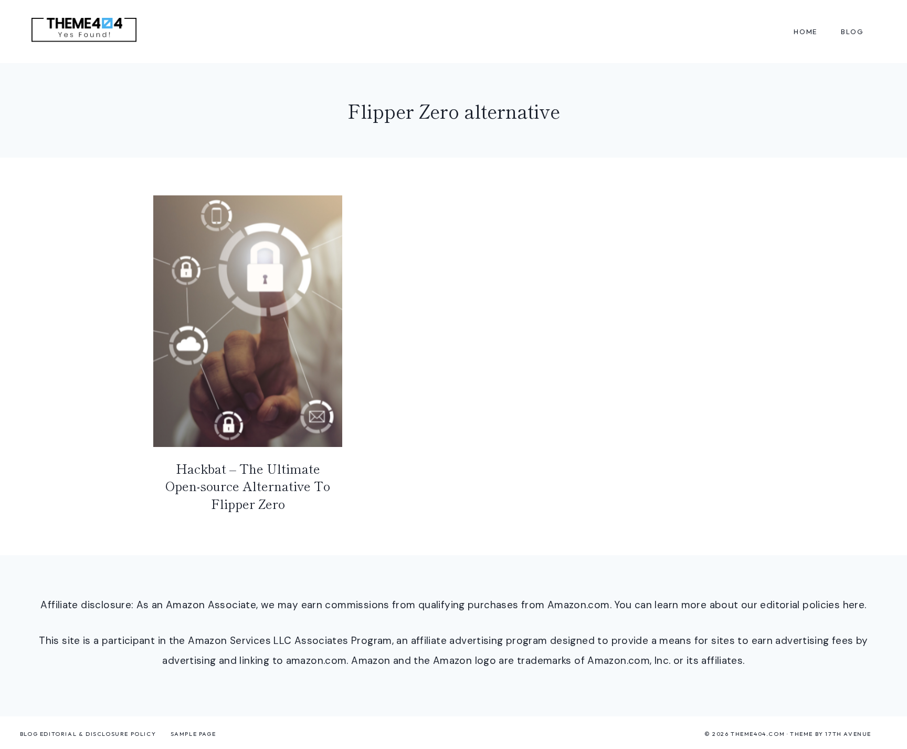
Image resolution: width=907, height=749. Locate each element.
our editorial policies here (802, 604)
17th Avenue (848, 733)
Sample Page (193, 733)
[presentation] (247, 321)
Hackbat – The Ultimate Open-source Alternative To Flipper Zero (247, 486)
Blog (852, 31)
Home (805, 31)
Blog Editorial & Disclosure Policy (88, 733)
